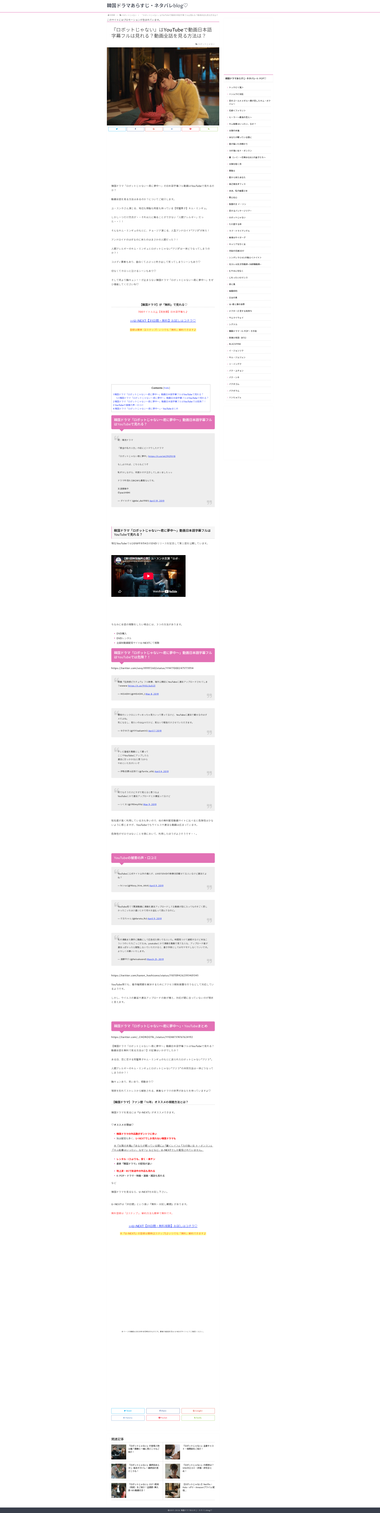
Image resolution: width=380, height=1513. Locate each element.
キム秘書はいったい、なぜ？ (242, 124)
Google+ (199, 1411)
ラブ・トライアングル (239, 231)
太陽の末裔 (234, 130)
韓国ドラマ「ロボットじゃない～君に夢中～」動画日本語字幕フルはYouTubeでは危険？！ (159, 401)
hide (166, 388)
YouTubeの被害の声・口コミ (128, 405)
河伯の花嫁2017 (236, 251)
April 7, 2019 (155, 730)
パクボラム (234, 391)
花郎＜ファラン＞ (237, 110)
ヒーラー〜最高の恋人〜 (240, 117)
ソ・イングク (235, 364)
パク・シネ (234, 377)
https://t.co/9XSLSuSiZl (142, 685)
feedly (199, 1418)
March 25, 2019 (155, 959)
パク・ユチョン (236, 371)
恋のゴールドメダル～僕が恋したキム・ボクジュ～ (250, 102)
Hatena (129, 1418)
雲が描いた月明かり (238, 144)
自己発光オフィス (237, 184)
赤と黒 (232, 284)
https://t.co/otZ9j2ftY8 (161, 456)
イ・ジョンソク (236, 350)
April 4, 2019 (162, 771)
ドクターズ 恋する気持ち (240, 311)
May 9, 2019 (150, 804)
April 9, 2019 (156, 885)
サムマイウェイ (236, 318)
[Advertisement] (163, 158)
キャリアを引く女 (237, 244)
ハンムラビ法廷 (236, 94)
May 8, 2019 (152, 694)
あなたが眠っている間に (240, 137)
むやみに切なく (236, 271)
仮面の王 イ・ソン (237, 204)
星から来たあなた (237, 177)
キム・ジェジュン (237, 357)
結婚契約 (233, 291)
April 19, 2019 (156, 500)
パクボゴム (234, 384)
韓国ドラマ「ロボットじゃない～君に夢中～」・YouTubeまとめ (145, 408)
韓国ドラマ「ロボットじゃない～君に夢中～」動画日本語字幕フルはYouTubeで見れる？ (158, 394)
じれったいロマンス (238, 277)
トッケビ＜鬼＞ (236, 87)
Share (163, 1411)
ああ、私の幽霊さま (238, 191)
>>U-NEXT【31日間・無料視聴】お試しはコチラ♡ (163, 1226)
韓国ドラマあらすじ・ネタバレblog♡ (147, 6)
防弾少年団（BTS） (238, 338)
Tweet (129, 1411)
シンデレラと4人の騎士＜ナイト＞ (245, 257)
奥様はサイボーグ (237, 237)
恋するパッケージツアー (240, 211)
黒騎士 (232, 171)
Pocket (164, 1418)
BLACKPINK (235, 344)
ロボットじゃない (237, 217)
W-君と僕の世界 (237, 304)
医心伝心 (233, 197)
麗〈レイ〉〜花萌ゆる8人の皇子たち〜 (247, 157)
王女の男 (233, 297)
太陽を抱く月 (235, 164)
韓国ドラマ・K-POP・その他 (243, 331)
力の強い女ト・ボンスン (240, 151)
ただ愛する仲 (235, 224)
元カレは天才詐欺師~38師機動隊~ (245, 264)
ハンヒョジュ (235, 397)
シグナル (233, 324)
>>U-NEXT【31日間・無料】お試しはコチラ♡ (163, 321)
